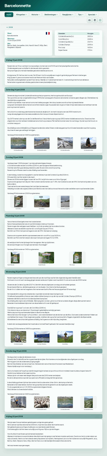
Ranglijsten (66, 15)
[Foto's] (89, 20)
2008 (9, 27)
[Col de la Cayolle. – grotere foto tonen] (65, 201)
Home (8, 15)
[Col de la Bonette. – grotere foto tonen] (18, 143)
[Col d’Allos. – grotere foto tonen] (18, 201)
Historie (35, 15)
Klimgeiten (20, 15)
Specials (91, 15)
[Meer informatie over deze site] (100, 20)
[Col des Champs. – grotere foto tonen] (42, 337)
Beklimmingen (50, 15)
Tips (80, 15)
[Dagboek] (94, 20)
